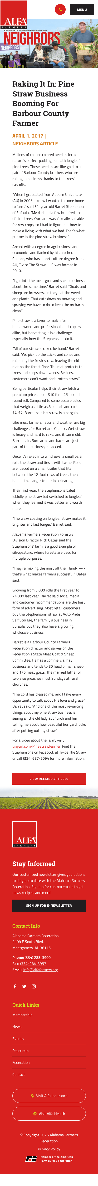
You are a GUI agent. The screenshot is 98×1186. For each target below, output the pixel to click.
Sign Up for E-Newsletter (49, 905)
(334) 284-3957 (33, 963)
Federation (21, 1062)
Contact (18, 1074)
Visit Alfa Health (52, 1113)
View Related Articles (49, 778)
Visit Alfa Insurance (52, 1095)
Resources (20, 1050)
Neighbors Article (35, 143)
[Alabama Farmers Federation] (24, 834)
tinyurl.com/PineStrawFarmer (36, 746)
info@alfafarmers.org (40, 969)
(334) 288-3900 (60, 9)
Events (18, 1038)
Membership (22, 1015)
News (16, 1026)
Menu (82, 9)
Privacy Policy (49, 1149)
